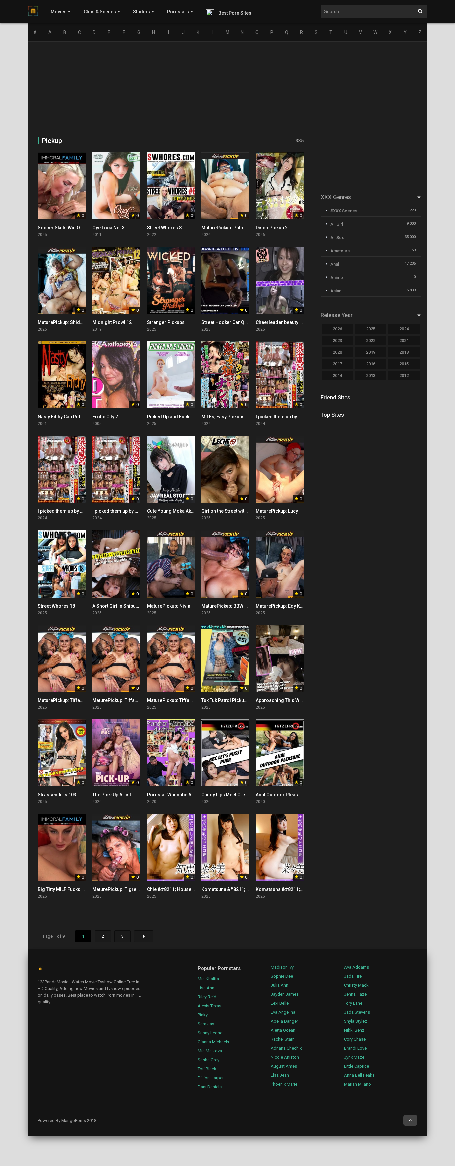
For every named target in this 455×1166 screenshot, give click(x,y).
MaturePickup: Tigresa (117, 889)
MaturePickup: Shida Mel (65, 322)
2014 (337, 375)
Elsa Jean (280, 1075)
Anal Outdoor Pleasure (280, 794)
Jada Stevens (357, 1012)
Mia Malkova (210, 1050)
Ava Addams (356, 967)
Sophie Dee (282, 976)
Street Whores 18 (56, 606)
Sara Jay (206, 1023)
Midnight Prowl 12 (112, 322)
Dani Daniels (210, 1086)
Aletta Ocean (283, 1030)
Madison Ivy (282, 967)
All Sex (337, 237)
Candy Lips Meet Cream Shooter (236, 794)
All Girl (336, 224)
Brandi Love (355, 1048)
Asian (335, 290)
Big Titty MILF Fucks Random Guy (73, 889)
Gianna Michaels (213, 1041)
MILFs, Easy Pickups (223, 416)
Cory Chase (355, 1039)
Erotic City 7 (105, 416)
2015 (404, 363)
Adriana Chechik (286, 1048)
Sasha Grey (208, 1059)
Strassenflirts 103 (57, 794)
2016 (370, 363)
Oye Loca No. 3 (108, 227)
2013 (370, 375)
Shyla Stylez (355, 1021)
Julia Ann (279, 985)
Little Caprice (356, 1066)
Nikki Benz (354, 1030)
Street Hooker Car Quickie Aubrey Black (244, 322)
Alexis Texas (209, 1005)
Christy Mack (356, 985)
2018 (404, 352)
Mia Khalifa (208, 978)
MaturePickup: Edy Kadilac (285, 606)
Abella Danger (284, 1021)
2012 (404, 375)
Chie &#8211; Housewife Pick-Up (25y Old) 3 (194, 889)
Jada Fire (353, 976)
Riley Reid (207, 996)
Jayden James (285, 994)
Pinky (203, 1014)
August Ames (284, 1066)
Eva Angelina (283, 1012)
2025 (370, 328)
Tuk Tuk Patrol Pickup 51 (227, 700)
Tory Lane (353, 1003)
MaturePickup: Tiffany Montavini (72, 700)
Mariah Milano (357, 1084)
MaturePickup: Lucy (277, 511)
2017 (337, 363)
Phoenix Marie (284, 1084)
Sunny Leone (210, 1032)
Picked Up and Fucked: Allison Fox (184, 416)
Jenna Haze (355, 994)
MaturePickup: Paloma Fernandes (238, 227)
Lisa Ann (206, 987)
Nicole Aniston (285, 1057)
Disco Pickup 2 (272, 227)
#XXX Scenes (343, 210)
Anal (334, 264)
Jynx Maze (354, 1057)
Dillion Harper (211, 1077)
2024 (404, 328)
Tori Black (207, 1068)
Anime (336, 277)
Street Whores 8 (164, 227)
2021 (404, 340)
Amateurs (340, 250)
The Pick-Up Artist (111, 794)
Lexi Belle (280, 1003)
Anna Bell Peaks (359, 1075)
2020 (337, 352)
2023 (337, 340)
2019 (370, 352)
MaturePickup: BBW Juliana (231, 606)
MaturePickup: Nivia (168, 606)
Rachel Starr (282, 1039)
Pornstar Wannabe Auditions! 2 (180, 794)
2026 (337, 328)
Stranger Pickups (166, 322)
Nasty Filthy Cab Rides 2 (63, 416)
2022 (370, 340)
